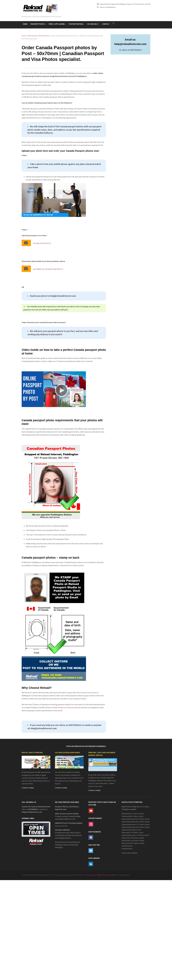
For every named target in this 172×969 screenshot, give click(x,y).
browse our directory (66, 707)
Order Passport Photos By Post (38, 36)
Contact (106, 24)
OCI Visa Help (93, 24)
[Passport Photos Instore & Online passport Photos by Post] (42, 9)
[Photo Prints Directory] (36, 762)
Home (25, 24)
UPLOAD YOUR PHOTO (42, 243)
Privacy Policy (90, 875)
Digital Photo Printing (32, 753)
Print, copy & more (57, 24)
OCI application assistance (67, 753)
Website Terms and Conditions (106, 875)
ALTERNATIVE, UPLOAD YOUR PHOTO (48, 269)
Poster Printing (76, 24)
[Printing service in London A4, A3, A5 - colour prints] (102, 764)
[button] (114, 23)
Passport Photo (38, 24)
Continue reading (28, 788)
